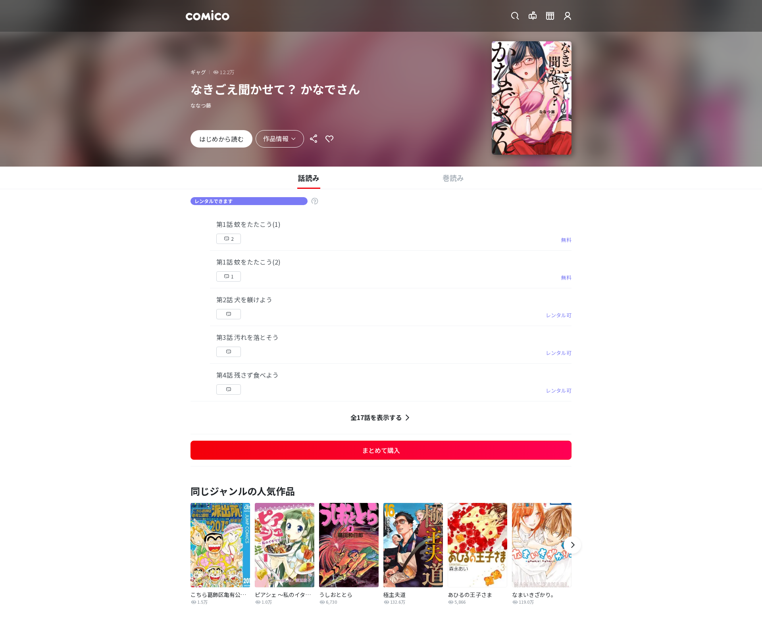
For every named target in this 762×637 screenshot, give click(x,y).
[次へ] (572, 545)
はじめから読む (221, 139)
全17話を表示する (376, 417)
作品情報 (276, 138)
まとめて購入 (381, 450)
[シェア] (313, 138)
